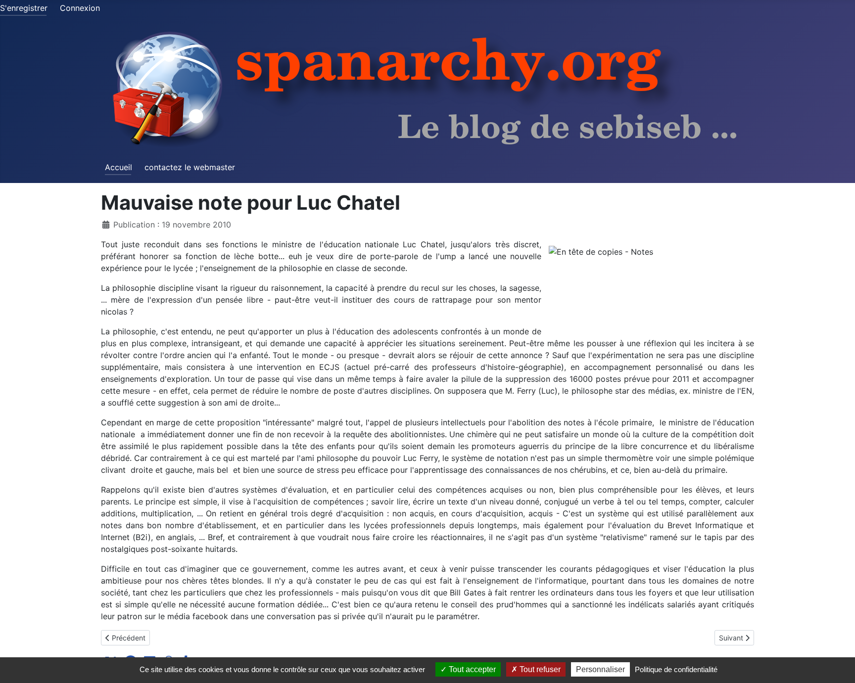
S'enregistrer (24, 8)
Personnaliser (600, 669)
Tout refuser (539, 669)
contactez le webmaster (189, 167)
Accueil (118, 167)
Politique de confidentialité (676, 669)
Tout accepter (471, 669)
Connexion (80, 8)
